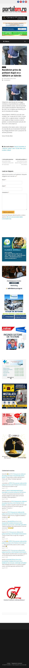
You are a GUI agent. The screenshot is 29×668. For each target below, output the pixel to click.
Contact (8, 663)
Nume (4, 179)
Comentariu (5, 192)
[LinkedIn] (23, 2)
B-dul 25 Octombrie (19, 146)
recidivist (4, 150)
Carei (13, 148)
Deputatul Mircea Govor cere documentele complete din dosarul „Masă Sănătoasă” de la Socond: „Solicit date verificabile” (14, 523)
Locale (4, 67)
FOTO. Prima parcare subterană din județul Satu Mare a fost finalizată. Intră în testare (14, 475)
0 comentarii (7, 80)
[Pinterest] (21, 2)
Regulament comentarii (17, 663)
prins (24, 148)
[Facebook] (18, 2)
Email (4, 186)
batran (9, 148)
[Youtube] (26, 2)
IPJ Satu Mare (18, 148)
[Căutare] (25, 41)
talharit (9, 150)
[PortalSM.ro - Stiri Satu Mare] (14, 12)
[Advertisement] (15, 227)
